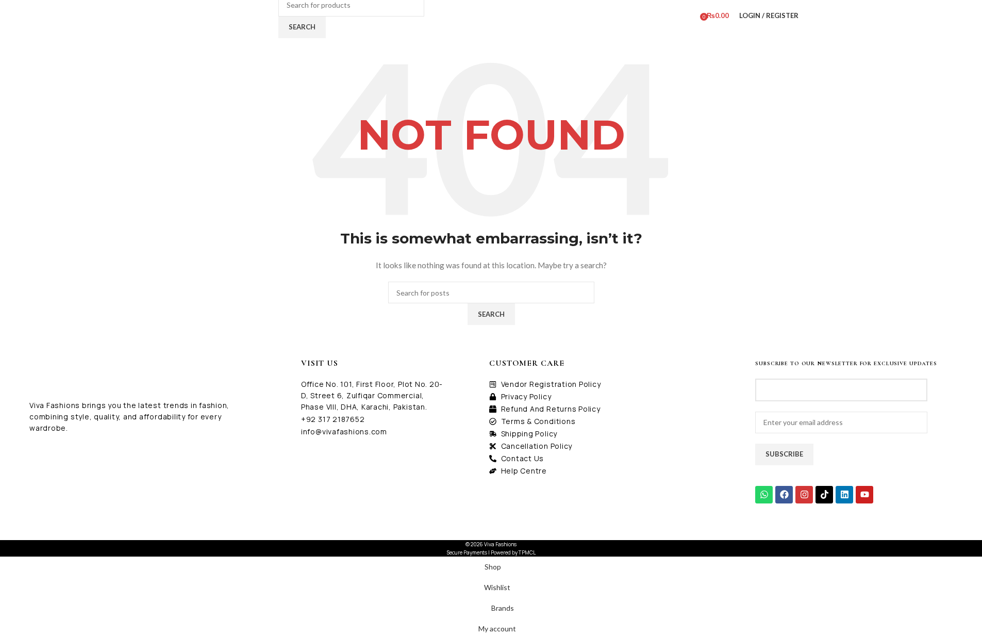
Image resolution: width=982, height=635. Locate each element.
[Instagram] (804, 494)
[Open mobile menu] (269, 15)
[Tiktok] (824, 494)
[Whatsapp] (764, 494)
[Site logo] (219, 14)
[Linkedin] (844, 494)
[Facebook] (784, 494)
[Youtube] (864, 494)
